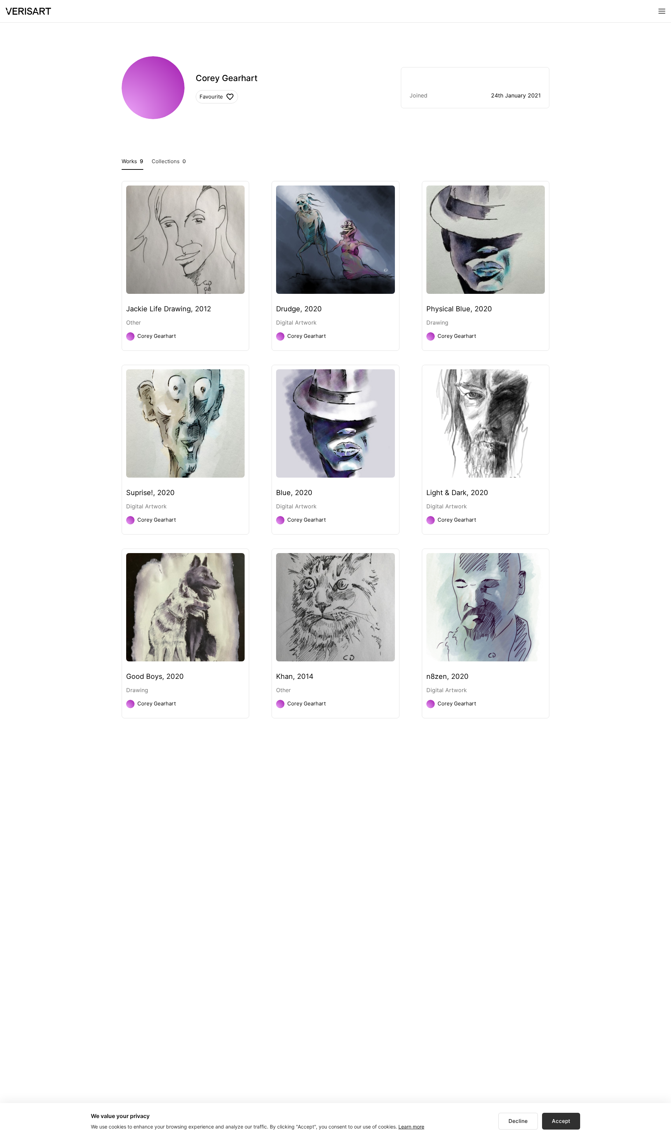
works (132, 161)
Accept (561, 1121)
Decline (518, 1121)
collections (169, 161)
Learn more (411, 1127)
